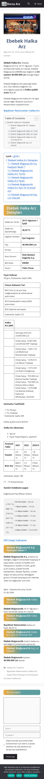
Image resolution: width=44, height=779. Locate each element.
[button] (28, 4)
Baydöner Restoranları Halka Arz (22, 110)
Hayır (19, 775)
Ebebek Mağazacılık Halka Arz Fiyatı (24, 134)
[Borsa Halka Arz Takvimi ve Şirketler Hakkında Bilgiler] (11, 4)
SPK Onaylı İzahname (15, 540)
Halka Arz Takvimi (15, 667)
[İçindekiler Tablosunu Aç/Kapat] (35, 119)
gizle (16, 156)
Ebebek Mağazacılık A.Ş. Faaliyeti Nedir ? (23, 126)
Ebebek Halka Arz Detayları (18, 122)
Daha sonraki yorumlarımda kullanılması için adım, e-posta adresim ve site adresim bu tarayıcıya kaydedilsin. (20, 745)
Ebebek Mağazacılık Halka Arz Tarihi (24, 131)
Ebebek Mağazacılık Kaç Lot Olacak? (21, 144)
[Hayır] (41, 771)
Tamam (11, 775)
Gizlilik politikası (31, 775)
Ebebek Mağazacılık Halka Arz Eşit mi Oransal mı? (23, 138)
